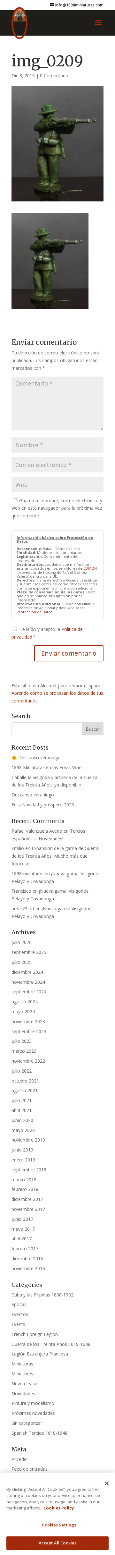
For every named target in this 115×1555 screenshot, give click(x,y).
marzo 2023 (24, 1051)
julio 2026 (22, 942)
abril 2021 (22, 1110)
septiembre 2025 (29, 952)
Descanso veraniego (33, 795)
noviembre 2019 (28, 1140)
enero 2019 (23, 1160)
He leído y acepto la (47, 633)
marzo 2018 (24, 1180)
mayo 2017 (23, 1229)
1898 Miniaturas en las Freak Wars (47, 767)
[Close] (107, 1483)
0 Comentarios (55, 75)
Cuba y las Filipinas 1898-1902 (42, 1295)
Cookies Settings (59, 1525)
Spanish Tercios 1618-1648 (39, 1433)
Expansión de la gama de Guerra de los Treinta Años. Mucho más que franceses (55, 856)
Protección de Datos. (35, 611)
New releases (26, 1384)
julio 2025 (22, 962)
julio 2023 (22, 1041)
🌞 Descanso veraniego (36, 757)
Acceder (20, 1459)
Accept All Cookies (57, 1543)
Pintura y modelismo (33, 1403)
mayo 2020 (23, 1130)
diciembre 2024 (27, 972)
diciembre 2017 (27, 1199)
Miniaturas (22, 1364)
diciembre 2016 (27, 1258)
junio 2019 (22, 1150)
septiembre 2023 (29, 1031)
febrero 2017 (25, 1248)
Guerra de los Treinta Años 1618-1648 (51, 1344)
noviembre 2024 (28, 982)
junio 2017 (22, 1219)
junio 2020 (22, 1120)
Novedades (23, 1393)
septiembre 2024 (29, 992)
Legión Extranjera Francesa (40, 1354)
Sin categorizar (27, 1423)
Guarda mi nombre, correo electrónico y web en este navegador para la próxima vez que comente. (57, 508)
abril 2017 (22, 1239)
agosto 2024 (25, 1001)
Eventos (20, 1314)
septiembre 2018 (29, 1170)
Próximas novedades (33, 1413)
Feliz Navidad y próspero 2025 (43, 805)
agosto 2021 (25, 1090)
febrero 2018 (25, 1189)
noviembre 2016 (28, 1268)
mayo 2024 (23, 1011)
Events (18, 1324)
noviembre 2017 (28, 1209)
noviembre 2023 (28, 1021)
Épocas (19, 1304)
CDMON (90, 568)
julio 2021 (22, 1100)
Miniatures (22, 1374)
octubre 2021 (25, 1081)
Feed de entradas (30, 1469)
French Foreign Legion (35, 1334)
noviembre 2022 (28, 1061)
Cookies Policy (58, 1508)
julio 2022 (22, 1071)
